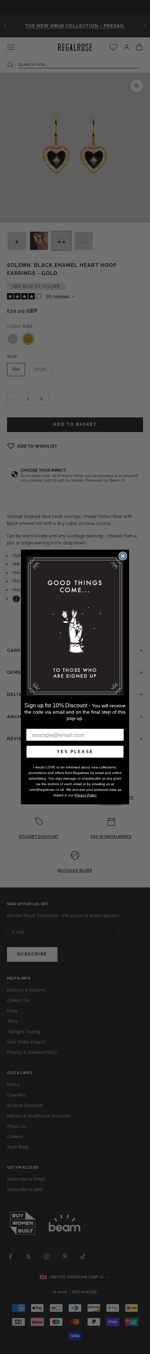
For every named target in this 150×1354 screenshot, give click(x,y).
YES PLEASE (75, 751)
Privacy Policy (86, 795)
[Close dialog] (122, 555)
